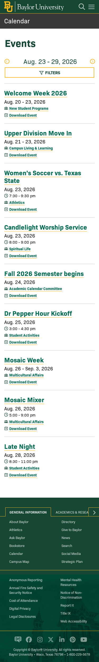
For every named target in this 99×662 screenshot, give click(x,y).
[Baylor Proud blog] (17, 641)
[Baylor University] (33, 6)
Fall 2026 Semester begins (44, 273)
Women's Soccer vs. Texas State (42, 176)
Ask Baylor (17, 537)
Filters (52, 72)
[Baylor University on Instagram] (39, 641)
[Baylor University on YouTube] (82, 641)
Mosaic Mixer (24, 399)
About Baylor (19, 521)
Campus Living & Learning (31, 148)
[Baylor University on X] (49, 641)
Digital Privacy (20, 608)
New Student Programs (28, 108)
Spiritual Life (20, 248)
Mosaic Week (24, 359)
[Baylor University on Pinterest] (71, 641)
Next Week (92, 62)
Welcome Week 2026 (35, 92)
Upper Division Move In (38, 132)
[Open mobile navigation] (92, 7)
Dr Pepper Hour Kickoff (38, 312)
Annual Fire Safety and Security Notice (26, 590)
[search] (79, 7)
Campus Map (19, 561)
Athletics (17, 202)
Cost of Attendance (23, 600)
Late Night (19, 445)
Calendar (17, 20)
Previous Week (7, 62)
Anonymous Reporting (26, 579)
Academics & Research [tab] (75, 512)
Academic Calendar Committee (35, 288)
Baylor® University (44, 649)
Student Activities (24, 335)
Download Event (23, 115)
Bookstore (17, 545)
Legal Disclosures (22, 616)
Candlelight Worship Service (45, 226)
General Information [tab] (28, 512)
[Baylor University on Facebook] (27, 641)
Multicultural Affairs (26, 375)
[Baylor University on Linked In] (60, 641)
